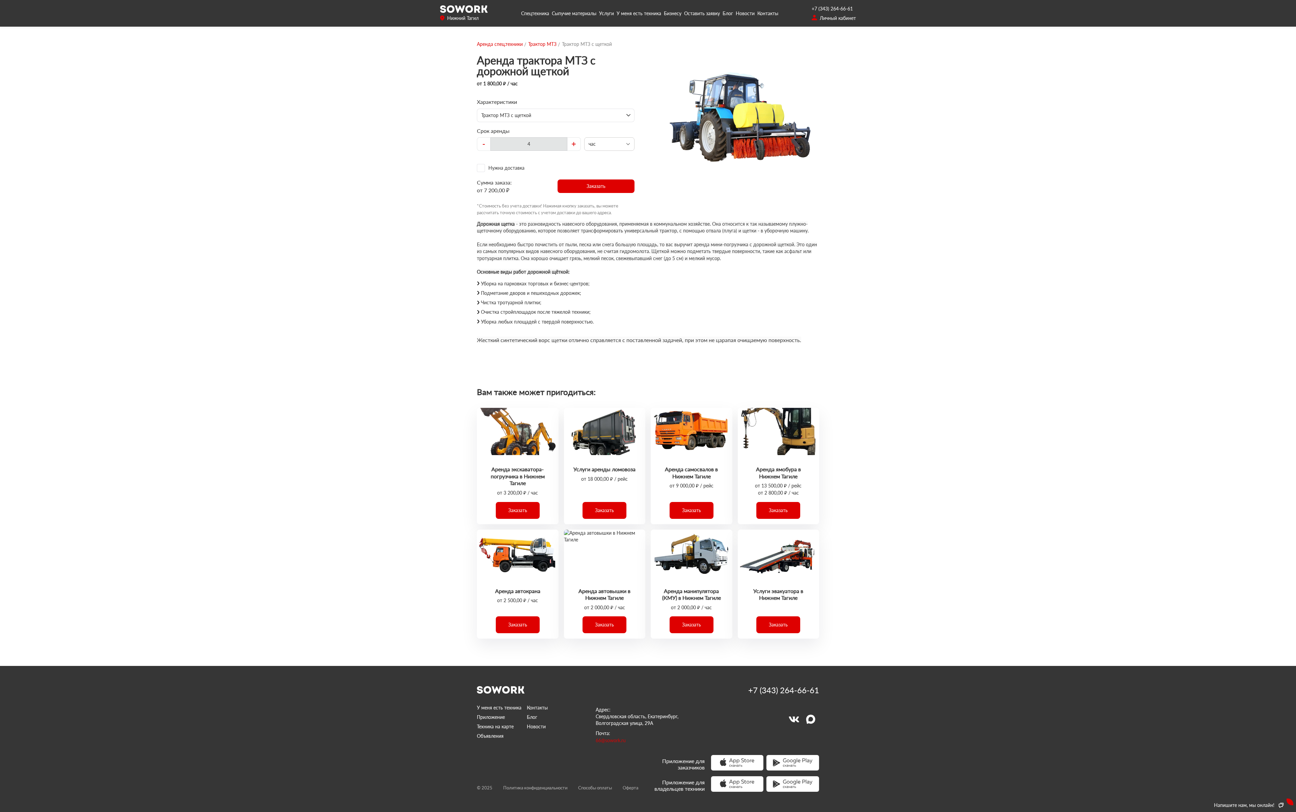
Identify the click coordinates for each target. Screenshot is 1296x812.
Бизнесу (672, 13)
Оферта (630, 787)
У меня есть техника (639, 13)
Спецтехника (535, 13)
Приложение (491, 717)
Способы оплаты (595, 787)
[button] (596, 186)
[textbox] (529, 144)
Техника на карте (495, 726)
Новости (745, 13)
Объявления (490, 736)
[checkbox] (555, 168)
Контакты (767, 13)
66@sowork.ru (611, 740)
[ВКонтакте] (793, 719)
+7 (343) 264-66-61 (832, 8)
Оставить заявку (702, 13)
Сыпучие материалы (574, 13)
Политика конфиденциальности (535, 787)
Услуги (606, 13)
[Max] (810, 719)
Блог (728, 13)
